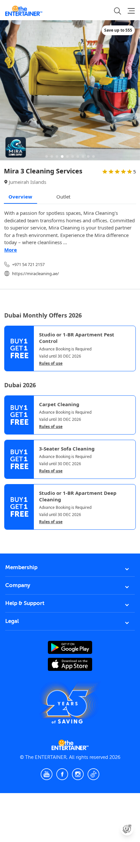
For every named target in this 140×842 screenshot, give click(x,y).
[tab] (9, 535)
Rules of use (51, 363)
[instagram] (78, 774)
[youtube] (46, 774)
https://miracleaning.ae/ (35, 273)
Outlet (63, 196)
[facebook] (62, 774)
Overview (20, 196)
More (10, 249)
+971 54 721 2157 (28, 264)
